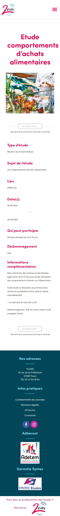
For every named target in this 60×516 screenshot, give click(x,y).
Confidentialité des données (30, 399)
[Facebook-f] (26, 424)
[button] (55, 9)
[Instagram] (34, 424)
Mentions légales (30, 404)
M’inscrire (30, 410)
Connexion (30, 415)
